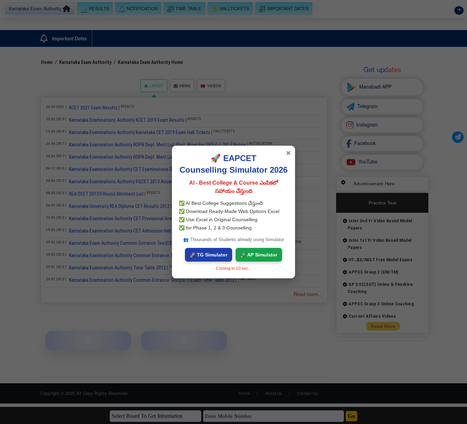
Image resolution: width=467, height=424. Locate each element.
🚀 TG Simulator (208, 254)
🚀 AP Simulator (258, 254)
